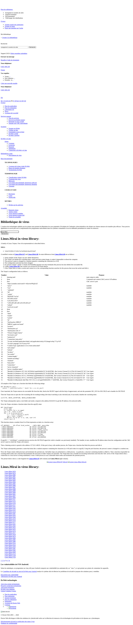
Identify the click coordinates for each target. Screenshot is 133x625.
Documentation (10, 16)
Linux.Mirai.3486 (10, 541)
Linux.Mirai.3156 (10, 503)
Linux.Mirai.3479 (10, 536)
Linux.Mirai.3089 (10, 491)
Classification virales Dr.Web (17, 177)
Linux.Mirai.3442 (10, 526)
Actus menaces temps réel (16, 215)
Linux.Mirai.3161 (10, 506)
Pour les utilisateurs (11, 599)
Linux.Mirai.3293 (10, 515)
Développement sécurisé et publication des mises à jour (18, 621)
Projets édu (12, 197)
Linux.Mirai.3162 (10, 508)
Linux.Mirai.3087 (10, 487)
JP (16, 101)
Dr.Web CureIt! (13, 133)
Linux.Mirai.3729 (10, 557)
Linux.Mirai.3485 (10, 540)
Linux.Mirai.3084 (10, 482)
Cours (10, 195)
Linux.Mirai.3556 (10, 547)
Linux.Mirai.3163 (10, 510)
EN (7, 101)
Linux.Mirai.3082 (10, 478)
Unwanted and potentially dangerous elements (23, 184)
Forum (3, 70)
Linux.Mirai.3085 (10, 484)
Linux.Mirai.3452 (10, 527)
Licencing (12, 145)
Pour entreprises (10, 596)
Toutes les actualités (15, 217)
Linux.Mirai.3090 (10, 492)
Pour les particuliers (11, 106)
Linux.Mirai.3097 (10, 496)
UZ (20, 101)
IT (14, 101)
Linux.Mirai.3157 (10, 505)
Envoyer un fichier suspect (17, 120)
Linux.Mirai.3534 (10, 545)
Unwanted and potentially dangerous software (23, 183)
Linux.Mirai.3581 (10, 548)
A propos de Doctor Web (12, 603)
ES (10, 101)
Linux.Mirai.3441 (10, 524)
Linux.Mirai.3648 (10, 552)
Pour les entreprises (11, 108)
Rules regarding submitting (19, 53)
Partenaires (8, 601)
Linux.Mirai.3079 (10, 473)
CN (4, 101)
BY (23, 101)
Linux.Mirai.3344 (10, 517)
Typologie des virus (15, 179)
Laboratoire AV (9, 109)
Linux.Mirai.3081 (10, 477)
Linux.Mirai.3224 (10, 512)
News (6, 111)
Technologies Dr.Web (15, 170)
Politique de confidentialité (9, 623)
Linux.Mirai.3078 (10, 471)
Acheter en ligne (10, 26)
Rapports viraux (13, 210)
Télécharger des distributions (14, 18)
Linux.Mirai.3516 (10, 543)
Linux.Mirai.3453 (10, 529)
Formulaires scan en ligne (16, 132)
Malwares (12, 181)
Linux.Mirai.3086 (10, 485)
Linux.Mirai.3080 (10, 475)
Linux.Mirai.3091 (10, 494)
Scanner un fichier (14, 128)
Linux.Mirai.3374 (10, 519)
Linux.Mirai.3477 (10, 533)
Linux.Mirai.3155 (10, 501)
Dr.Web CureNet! (14, 135)
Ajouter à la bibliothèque (9, 37)
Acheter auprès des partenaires (14, 24)
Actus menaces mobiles (16, 213)
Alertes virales (13, 212)
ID (25, 101)
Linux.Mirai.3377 (10, 522)
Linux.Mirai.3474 (10, 531)
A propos (11, 143)
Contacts (7, 605)
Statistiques (12, 148)
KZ (18, 101)
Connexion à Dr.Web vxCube (18, 150)
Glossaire (11, 186)
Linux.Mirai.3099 (10, 498)
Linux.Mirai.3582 (10, 550)
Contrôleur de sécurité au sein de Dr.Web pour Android (20, 571)
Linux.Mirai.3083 (10, 480)
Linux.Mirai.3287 (10, 513)
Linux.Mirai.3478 (10, 534)
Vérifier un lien (13, 130)
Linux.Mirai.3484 (10, 538)
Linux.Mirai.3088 (10, 489)
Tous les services (14, 118)
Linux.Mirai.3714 (10, 554)
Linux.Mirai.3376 (10, 520)
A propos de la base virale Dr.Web (19, 166)
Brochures (12, 194)
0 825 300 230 (5, 66)
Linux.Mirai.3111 (10, 499)
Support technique (10, 14)
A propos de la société (11, 113)
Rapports (11, 147)
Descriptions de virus (15, 155)
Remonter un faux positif (16, 121)
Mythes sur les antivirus (16, 205)
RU (2, 101)
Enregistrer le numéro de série (14, 13)
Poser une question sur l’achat (14, 28)
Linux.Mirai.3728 (10, 555)
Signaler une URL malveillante (18, 123)
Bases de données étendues (17, 168)
